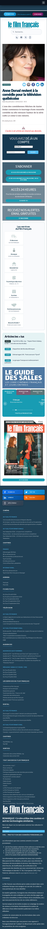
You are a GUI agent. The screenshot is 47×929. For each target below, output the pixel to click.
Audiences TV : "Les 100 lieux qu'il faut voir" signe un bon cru (20, 653)
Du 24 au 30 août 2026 (9, 594)
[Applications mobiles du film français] (30, 37)
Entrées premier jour (9, 561)
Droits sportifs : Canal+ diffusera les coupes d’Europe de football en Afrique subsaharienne (23, 632)
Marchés (5, 584)
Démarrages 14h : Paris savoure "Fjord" (23, 354)
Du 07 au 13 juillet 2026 (10, 674)
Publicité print (7, 783)
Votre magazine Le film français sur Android (16, 799)
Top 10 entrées (7, 558)
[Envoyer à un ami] (24, 84)
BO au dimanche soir (9, 554)
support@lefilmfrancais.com (28, 873)
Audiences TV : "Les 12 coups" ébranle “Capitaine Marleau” (20, 658)
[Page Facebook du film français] (21, 37)
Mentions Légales (8, 770)
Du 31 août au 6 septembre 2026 (12, 596)
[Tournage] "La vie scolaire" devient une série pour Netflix (20, 713)
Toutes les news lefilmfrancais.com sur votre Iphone (18, 794)
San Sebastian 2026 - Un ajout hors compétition (17, 531)
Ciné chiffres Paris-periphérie (12, 563)
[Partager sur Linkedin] (42, 84)
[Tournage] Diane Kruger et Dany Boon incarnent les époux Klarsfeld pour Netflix (23, 717)
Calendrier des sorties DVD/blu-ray (13, 753)
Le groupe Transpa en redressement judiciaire (22, 361)
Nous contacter (7, 768)
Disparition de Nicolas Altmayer (20, 349)
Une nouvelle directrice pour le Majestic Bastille (17, 519)
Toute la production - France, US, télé (14, 693)
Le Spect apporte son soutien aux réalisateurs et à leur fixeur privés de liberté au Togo (23, 618)
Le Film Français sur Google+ (11, 792)
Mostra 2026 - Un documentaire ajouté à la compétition (20, 534)
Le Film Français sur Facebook (12, 788)
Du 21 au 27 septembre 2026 (11, 603)
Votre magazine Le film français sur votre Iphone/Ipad (19, 796)
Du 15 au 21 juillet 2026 (9, 672)
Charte (5, 785)
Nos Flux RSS (7, 801)
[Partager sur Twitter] (38, 84)
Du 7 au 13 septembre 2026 (11, 599)
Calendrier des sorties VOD (11, 756)
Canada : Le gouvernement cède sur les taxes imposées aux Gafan (23, 732)
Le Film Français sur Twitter (11, 790)
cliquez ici (23, 200)
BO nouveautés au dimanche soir (13, 556)
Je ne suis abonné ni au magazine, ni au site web (23, 179)
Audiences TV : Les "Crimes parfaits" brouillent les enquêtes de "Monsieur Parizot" (21, 661)
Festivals (5, 582)
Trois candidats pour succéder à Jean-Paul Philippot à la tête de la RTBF (22, 639)
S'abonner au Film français (11, 686)
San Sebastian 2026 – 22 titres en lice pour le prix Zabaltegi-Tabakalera (21, 537)
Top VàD (5, 744)
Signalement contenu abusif (11, 776)
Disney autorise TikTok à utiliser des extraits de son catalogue (21, 729)
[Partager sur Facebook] (33, 84)
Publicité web (7, 781)
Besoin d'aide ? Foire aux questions (13, 699)
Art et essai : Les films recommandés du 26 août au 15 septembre (22, 522)
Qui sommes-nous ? (9, 765)
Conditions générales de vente (12, 774)
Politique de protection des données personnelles (18, 772)
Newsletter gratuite (9, 691)
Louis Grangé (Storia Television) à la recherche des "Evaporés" (21, 623)
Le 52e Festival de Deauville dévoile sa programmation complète (22, 524)
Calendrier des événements (11, 695)
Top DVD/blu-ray (8, 741)
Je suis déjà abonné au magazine (23, 172)
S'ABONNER (38, 14)
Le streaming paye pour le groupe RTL (14, 727)
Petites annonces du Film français (13, 697)
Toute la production (23, 413)
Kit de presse (7, 779)
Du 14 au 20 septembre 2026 (11, 601)
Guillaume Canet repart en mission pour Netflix (17, 720)
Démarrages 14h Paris (9, 552)
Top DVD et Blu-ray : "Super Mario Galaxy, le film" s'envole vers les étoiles (23, 342)
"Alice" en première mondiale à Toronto (14, 635)
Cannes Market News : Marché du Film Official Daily (18, 803)
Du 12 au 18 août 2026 (9, 670)
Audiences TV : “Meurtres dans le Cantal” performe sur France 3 (22, 656)
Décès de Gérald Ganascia (11, 621)
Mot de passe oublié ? (24, 14)
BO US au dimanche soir (10, 570)
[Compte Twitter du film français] (26, 37)
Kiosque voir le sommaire (10, 688)
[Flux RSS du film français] (17, 37)
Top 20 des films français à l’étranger (14, 573)
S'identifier (10, 14)
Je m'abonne (23, 480)
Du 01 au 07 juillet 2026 (10, 676)
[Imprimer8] (29, 84)
